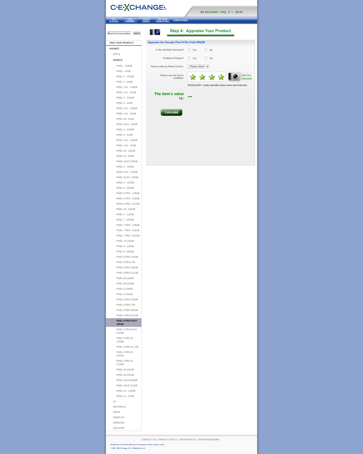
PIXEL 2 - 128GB (125, 76)
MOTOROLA (119, 406)
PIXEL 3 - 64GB (124, 103)
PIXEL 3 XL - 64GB (126, 113)
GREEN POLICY (187, 439)
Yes (195, 50)
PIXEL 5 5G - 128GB (126, 172)
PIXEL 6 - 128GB (125, 182)
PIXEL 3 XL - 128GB (126, 108)
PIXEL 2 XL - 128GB (126, 87)
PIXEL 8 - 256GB (125, 251)
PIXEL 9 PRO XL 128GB (125, 340)
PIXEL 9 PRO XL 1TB (127, 347)
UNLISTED (118, 428)
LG (114, 401)
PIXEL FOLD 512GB (126, 385)
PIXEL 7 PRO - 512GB (127, 235)
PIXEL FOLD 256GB (126, 380)
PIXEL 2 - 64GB (124, 82)
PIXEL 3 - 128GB (125, 97)
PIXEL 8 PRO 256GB (127, 267)
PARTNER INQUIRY (209, 439)
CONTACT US (148, 439)
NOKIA (116, 412)
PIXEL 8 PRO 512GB (127, 273)
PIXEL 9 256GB (124, 294)
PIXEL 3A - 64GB (125, 119)
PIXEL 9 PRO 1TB (125, 305)
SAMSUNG (119, 422)
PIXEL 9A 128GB (125, 369)
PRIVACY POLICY (167, 439)
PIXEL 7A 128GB (125, 241)
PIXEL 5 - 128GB (125, 166)
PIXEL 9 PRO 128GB (127, 299)
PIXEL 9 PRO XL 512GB (125, 363)
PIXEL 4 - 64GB (124, 135)
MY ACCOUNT (209, 12)
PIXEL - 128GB (124, 66)
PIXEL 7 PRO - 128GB (127, 225)
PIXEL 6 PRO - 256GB (127, 198)
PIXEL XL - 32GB (125, 396)
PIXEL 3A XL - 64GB (126, 124)
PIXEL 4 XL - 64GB (126, 145)
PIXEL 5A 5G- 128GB (127, 177)
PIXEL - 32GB (123, 71)
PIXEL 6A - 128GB (125, 209)
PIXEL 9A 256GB (125, 375)
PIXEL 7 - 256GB (125, 219)
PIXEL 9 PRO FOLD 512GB (126, 331)
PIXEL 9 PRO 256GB (127, 310)
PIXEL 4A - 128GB (125, 151)
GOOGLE (118, 60)
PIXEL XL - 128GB (125, 391)
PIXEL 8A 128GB (125, 278)
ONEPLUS (118, 417)
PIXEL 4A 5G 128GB (126, 161)
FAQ (223, 12)
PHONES (114, 48)
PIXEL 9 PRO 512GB (127, 315)
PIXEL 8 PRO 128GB (127, 257)
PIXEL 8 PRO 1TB (125, 262)
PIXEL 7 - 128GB (125, 214)
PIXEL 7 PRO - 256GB (127, 230)
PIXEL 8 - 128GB (125, 246)
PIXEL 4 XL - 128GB (126, 140)
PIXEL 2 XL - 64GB (126, 92)
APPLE (116, 54)
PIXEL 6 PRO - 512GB (127, 204)
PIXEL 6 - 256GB (125, 188)
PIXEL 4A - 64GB (125, 156)
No (211, 50)
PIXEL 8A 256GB (125, 283)
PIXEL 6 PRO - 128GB (127, 193)
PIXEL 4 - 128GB (125, 129)
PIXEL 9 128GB (124, 289)
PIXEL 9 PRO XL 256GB (125, 354)
